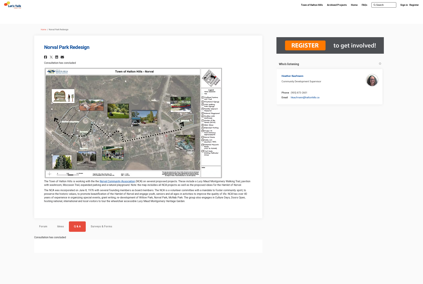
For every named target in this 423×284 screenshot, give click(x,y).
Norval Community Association (117, 181)
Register (414, 5)
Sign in (404, 5)
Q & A (77, 226)
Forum (43, 226)
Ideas (60, 226)
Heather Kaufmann (292, 76)
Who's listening (289, 64)
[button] (46, 57)
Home (43, 29)
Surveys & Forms (101, 226)
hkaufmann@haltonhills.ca (305, 97)
